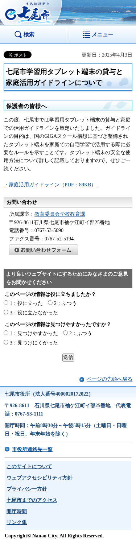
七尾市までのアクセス (32, 500)
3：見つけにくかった (34, 343)
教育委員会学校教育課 (59, 214)
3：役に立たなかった (34, 312)
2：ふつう (65, 303)
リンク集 (17, 522)
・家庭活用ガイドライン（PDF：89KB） (50, 184)
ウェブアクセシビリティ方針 (40, 477)
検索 (29, 34)
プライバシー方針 (27, 489)
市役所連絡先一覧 (32, 449)
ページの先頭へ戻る (109, 379)
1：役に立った (26, 303)
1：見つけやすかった (34, 333)
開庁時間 (17, 511)
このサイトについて (29, 466)
